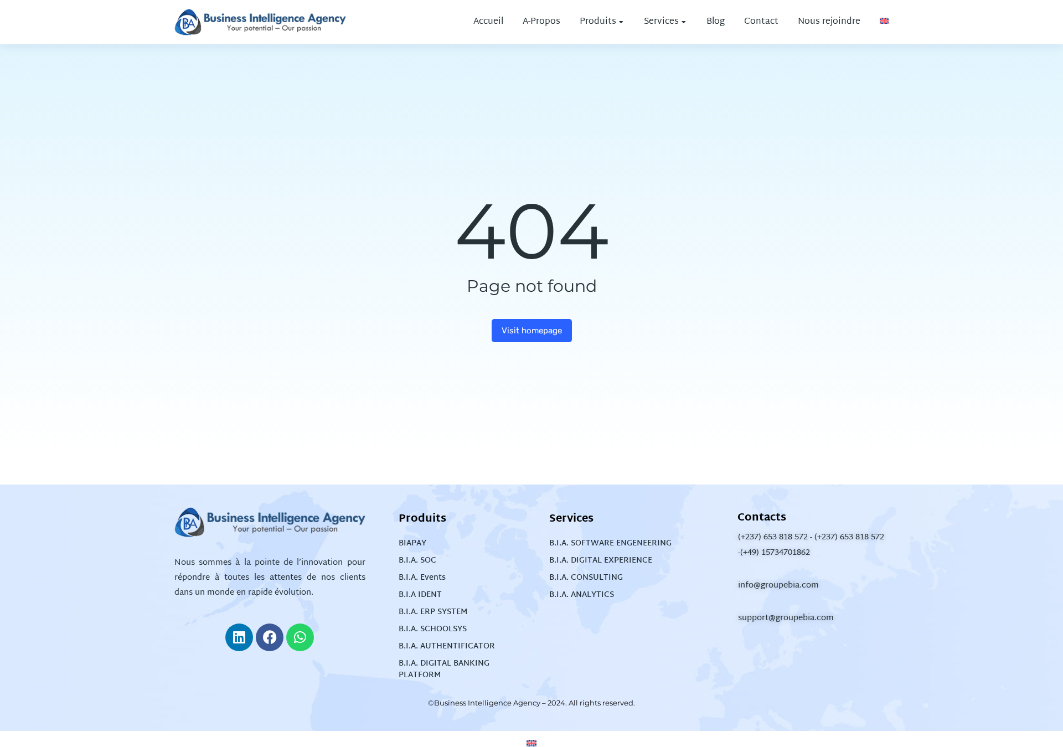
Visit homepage (532, 331)
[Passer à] (884, 22)
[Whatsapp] (300, 637)
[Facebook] (269, 637)
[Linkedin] (239, 637)
